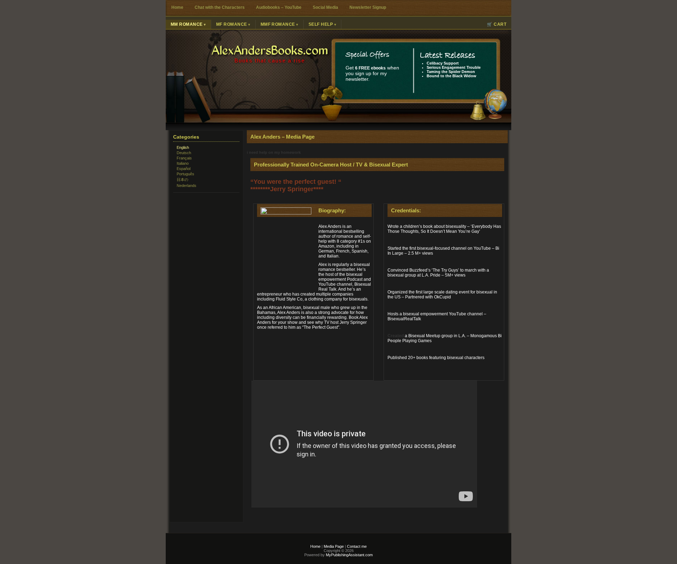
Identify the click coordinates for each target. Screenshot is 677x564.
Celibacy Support (443, 63)
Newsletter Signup (367, 7)
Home (177, 7)
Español (183, 168)
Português (185, 174)
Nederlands (186, 185)
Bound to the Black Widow (451, 76)
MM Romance (187, 24)
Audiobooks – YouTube (278, 7)
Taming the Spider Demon (451, 71)
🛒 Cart (496, 24)
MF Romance (231, 24)
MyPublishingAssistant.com (349, 555)
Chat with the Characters (220, 7)
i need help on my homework (274, 152)
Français (184, 158)
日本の (182, 179)
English (183, 147)
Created (396, 335)
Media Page (334, 546)
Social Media (325, 7)
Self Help (321, 24)
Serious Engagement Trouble (454, 67)
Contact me (357, 546)
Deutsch (184, 153)
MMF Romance (278, 24)
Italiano (183, 163)
